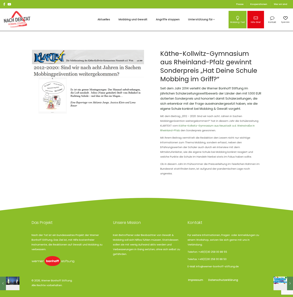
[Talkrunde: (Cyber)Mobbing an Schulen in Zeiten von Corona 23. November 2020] (9, 283)
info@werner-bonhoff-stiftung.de (217, 266)
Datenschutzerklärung (223, 280)
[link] (53, 261)
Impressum (195, 280)
